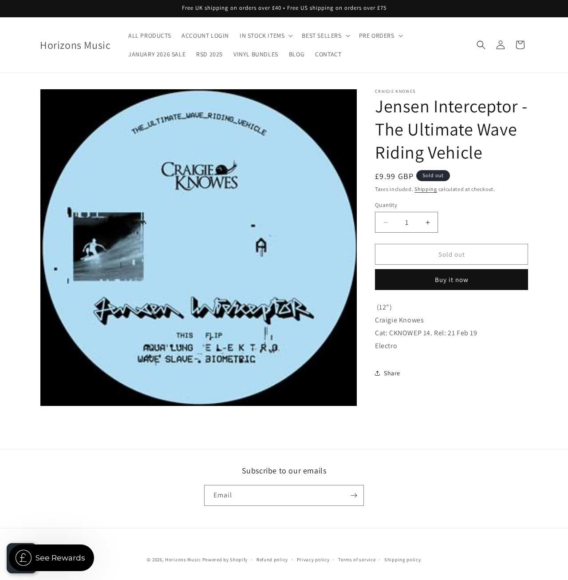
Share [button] (392, 373)
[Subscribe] (353, 495)
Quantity (386, 205)
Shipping (425, 189)
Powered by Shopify (225, 559)
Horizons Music (183, 559)
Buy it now (452, 279)
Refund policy (272, 559)
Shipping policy (402, 559)
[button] (265, 35)
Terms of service (356, 559)
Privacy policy (313, 559)
